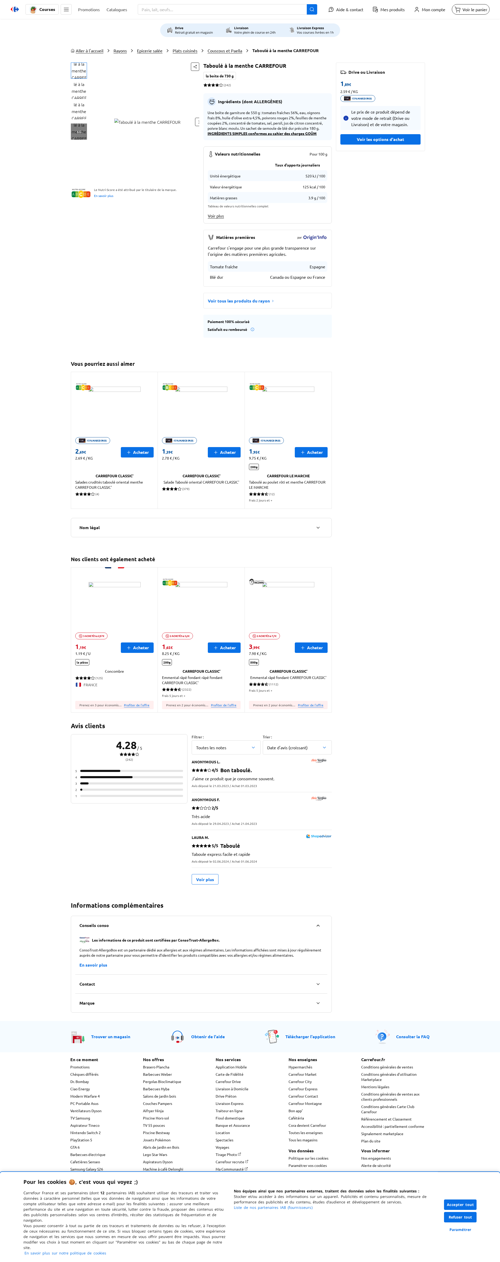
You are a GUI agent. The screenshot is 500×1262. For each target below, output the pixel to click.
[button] (66, 9)
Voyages (222, 1147)
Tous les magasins (303, 1139)
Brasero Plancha (156, 1067)
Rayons (120, 50)
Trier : (267, 736)
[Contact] (318, 984)
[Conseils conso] (318, 925)
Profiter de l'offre (136, 705)
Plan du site (370, 1141)
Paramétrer (460, 1229)
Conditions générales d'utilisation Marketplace (389, 1077)
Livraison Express (229, 1103)
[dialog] (250, 1217)
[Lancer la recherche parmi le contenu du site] (312, 9)
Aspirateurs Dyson (158, 1161)
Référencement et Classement (386, 1119)
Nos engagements (376, 1158)
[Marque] (318, 1003)
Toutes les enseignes (306, 1132)
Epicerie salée (149, 50)
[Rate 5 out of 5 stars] (221, 85)
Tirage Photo (227, 1154)
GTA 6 (75, 1147)
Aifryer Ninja (153, 1110)
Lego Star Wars (155, 1154)
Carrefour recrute (230, 1161)
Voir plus (216, 215)
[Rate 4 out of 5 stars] (217, 85)
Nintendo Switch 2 (85, 1132)
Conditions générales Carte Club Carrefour (387, 1109)
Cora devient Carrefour (307, 1125)
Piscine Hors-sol (156, 1118)
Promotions (80, 1067)
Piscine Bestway (156, 1132)
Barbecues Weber (157, 1074)
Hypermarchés (300, 1067)
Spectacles (224, 1139)
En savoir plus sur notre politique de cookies (65, 1253)
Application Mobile (231, 1067)
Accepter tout (460, 1204)
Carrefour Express (303, 1088)
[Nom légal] (318, 527)
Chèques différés (84, 1074)
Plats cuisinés (185, 50)
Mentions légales (375, 1086)
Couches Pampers (157, 1103)
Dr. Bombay (79, 1081)
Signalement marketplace (382, 1133)
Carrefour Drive (228, 1081)
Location (223, 1132)
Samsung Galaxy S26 (86, 1169)
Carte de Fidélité (229, 1074)
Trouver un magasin (110, 1036)
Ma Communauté (230, 1169)
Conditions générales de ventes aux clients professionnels (390, 1097)
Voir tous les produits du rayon (239, 301)
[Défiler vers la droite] (325, 440)
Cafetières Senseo (85, 1161)
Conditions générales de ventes (387, 1067)
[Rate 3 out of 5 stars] (213, 85)
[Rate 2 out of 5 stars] (209, 85)
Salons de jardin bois (159, 1096)
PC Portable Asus (84, 1103)
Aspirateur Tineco (84, 1125)
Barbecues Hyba (156, 1088)
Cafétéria (296, 1118)
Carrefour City (300, 1081)
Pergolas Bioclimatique (162, 1081)
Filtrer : (198, 736)
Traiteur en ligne (229, 1110)
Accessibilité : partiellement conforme (392, 1126)
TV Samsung (80, 1118)
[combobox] (227, 9)
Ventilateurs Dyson (86, 1110)
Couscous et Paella (225, 50)
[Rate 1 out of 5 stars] (205, 85)
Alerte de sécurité (376, 1165)
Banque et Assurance (233, 1125)
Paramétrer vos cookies (308, 1165)
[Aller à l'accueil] (14, 9)
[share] (195, 67)
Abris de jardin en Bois (161, 1147)
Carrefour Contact (303, 1096)
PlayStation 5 (81, 1139)
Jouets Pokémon (157, 1139)
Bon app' (296, 1110)
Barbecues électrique (87, 1154)
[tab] (79, 71)
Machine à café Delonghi (163, 1169)
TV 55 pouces (154, 1125)
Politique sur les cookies (308, 1158)
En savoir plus (103, 196)
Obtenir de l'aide (208, 1036)
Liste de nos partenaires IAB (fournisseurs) (273, 1207)
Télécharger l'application (310, 1036)
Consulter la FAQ (413, 1036)
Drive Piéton (226, 1096)
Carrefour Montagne (305, 1103)
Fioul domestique (230, 1118)
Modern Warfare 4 (85, 1096)
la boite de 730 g (220, 75)
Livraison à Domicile (232, 1088)
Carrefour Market (303, 1074)
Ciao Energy (80, 1088)
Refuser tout (460, 1217)
